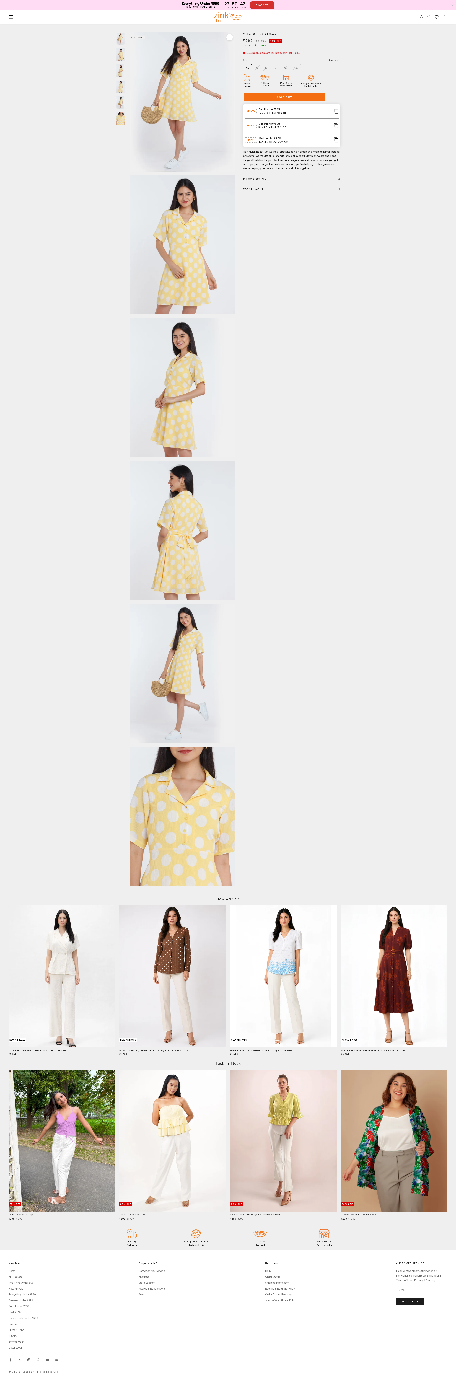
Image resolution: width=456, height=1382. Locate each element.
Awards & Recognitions (152, 1288)
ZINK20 (251, 139)
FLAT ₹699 (15, 1312)
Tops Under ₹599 (19, 1306)
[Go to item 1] (121, 38)
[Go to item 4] (121, 86)
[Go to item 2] (121, 54)
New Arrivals (16, 1288)
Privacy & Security (425, 1280)
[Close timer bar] (452, 5)
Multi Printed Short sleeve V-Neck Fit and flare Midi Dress (374, 1050)
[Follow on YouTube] (47, 1360)
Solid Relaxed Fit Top (21, 1214)
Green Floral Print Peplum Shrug (359, 1214)
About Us (144, 1276)
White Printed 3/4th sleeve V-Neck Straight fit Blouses (261, 1050)
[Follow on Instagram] (29, 1360)
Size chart (334, 60)
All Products (15, 1276)
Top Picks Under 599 (21, 1282)
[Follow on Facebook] (10, 1360)
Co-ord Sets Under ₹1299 (24, 1317)
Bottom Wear (16, 1341)
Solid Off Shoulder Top (132, 1214)
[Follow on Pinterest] (38, 1360)
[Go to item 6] (121, 118)
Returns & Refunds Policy (280, 1288)
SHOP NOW (262, 5)
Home (12, 1270)
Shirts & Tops (16, 1329)
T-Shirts (13, 1335)
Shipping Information (277, 1282)
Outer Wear (15, 1347)
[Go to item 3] (121, 70)
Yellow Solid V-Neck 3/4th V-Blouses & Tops (255, 1214)
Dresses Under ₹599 (21, 1300)
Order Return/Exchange (279, 1294)
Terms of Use (404, 1280)
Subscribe (410, 1301)
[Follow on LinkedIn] (56, 1360)
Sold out (284, 97)
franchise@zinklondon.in (427, 1275)
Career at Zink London (152, 1270)
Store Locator (147, 1282)
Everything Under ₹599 (22, 1294)
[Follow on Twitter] (19, 1360)
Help (268, 1270)
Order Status (272, 1276)
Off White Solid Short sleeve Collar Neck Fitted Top (38, 1050)
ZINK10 (251, 111)
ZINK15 (251, 125)
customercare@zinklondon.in (420, 1270)
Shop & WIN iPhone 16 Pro (280, 1300)
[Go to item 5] (121, 102)
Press (142, 1294)
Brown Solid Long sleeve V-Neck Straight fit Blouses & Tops (153, 1050)
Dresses (13, 1324)
